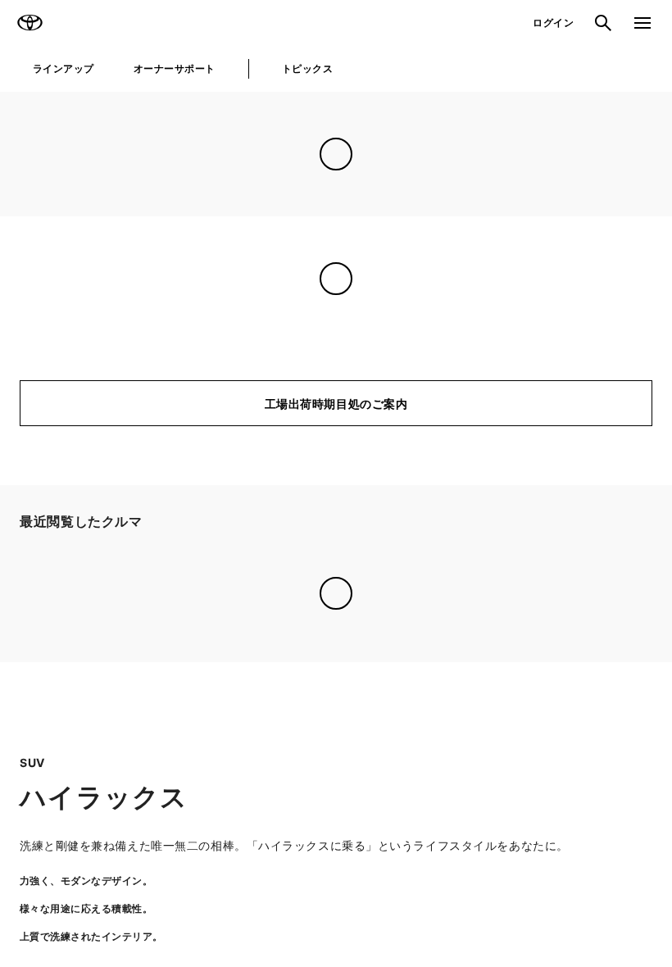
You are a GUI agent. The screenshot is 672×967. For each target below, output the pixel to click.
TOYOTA (29, 23)
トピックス (307, 68)
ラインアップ (63, 68)
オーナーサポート (175, 68)
